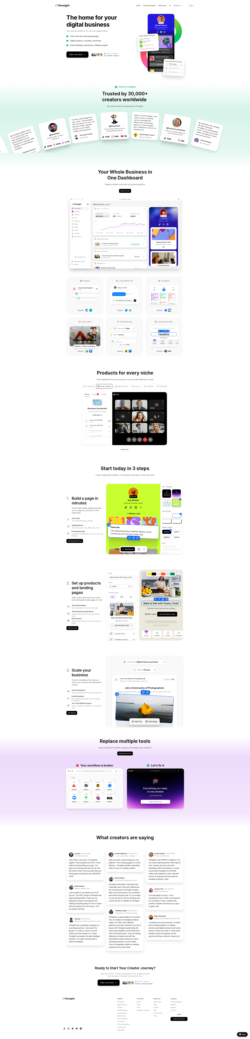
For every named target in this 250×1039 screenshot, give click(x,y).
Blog (155, 1004)
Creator (139, 1002)
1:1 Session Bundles (123, 1024)
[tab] (88, 386)
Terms (156, 1016)
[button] (179, 6)
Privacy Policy (158, 1013)
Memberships (121, 1016)
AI (170, 5)
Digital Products (122, 1004)
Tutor (138, 1007)
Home (138, 5)
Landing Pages (122, 1013)
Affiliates (173, 1004)
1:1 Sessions (121, 1021)
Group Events (121, 1027)
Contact (156, 1007)
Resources (162, 5)
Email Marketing (122, 1010)
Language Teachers (143, 1010)
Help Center (157, 1002)
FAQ (155, 1010)
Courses (120, 1007)
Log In (191, 5)
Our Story (174, 1010)
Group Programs (122, 1018)
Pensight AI (120, 1002)
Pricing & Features (149, 5)
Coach (139, 1004)
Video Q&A (120, 1030)
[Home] (62, 5)
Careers (173, 1007)
